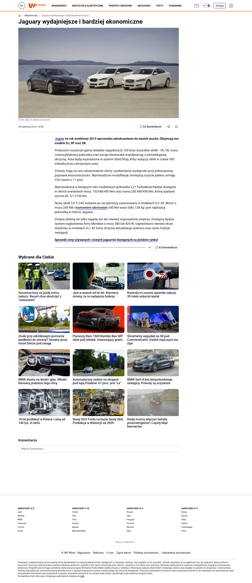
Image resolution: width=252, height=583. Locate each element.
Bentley (21, 516)
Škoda (184, 512)
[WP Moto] (40, 5)
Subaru (184, 516)
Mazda (75, 527)
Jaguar (59, 138)
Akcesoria (144, 5)
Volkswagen (187, 527)
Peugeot (130, 519)
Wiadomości (59, 5)
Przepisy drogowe (120, 5)
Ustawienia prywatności (175, 552)
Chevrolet (22, 523)
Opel (129, 516)
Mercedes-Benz (79, 531)
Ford (74, 519)
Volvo (184, 531)
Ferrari (75, 512)
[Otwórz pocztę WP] (196, 5)
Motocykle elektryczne (87, 5)
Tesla (183, 519)
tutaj (82, 576)
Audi (20, 512)
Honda (75, 523)
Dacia (20, 531)
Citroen (21, 527)
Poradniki (175, 5)
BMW (20, 519)
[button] (206, 6)
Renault (130, 527)
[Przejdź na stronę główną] (21, 8)
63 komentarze (152, 126)
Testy (160, 5)
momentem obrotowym (91, 207)
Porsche (130, 523)
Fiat (74, 516)
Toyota (184, 523)
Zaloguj (220, 5)
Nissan (130, 512)
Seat (129, 531)
